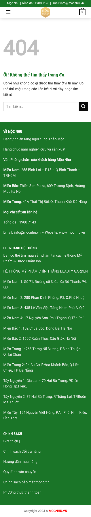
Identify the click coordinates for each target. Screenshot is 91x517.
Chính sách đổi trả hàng (22, 451)
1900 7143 (27, 222)
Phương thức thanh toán (22, 492)
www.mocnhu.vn (72, 232)
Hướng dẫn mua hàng (20, 462)
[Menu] (8, 12)
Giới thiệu (10, 441)
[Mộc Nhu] (45, 12)
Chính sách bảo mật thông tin (26, 482)
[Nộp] (83, 106)
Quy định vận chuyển (19, 472)
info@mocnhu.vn (27, 232)
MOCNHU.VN (58, 511)
